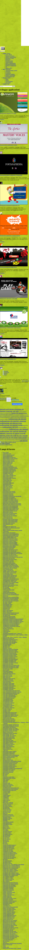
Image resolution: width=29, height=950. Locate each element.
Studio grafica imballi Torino (9, 738)
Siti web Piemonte (6, 835)
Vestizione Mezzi (9, 62)
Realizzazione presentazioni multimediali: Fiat (9, 205)
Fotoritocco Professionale (10, 65)
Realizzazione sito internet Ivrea (9, 526)
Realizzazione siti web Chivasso (9, 550)
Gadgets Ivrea (6, 797)
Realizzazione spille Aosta (8, 561)
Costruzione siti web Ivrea (8, 858)
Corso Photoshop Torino (8, 700)
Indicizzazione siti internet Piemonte (10, 599)
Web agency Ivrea (6, 812)
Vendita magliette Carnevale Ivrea (10, 580)
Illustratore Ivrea (6, 646)
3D (6, 66)
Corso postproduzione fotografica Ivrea (11, 693)
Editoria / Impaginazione (10, 57)
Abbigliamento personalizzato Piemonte (11, 623)
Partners (7, 80)
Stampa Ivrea (5, 595)
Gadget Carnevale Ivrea (8, 672)
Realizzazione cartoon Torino (9, 752)
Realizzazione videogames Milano (10, 542)
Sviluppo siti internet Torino (9, 846)
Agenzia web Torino (7, 809)
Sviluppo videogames (7, 893)
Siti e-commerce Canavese (8, 879)
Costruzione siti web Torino (9, 855)
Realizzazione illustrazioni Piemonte (10, 649)
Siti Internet (7, 71)
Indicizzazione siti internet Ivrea (9, 921)
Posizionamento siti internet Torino (10, 934)
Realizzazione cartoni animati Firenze (11, 535)
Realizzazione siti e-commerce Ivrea (10, 868)
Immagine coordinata (9, 56)
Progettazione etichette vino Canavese (11, 729)
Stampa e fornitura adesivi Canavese (10, 536)
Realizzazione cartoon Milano (9, 547)
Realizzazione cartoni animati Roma (10, 565)
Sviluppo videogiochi (7, 891)
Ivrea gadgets (5, 830)
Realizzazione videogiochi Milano (10, 543)
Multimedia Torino (7, 817)
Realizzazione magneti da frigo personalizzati (12, 768)
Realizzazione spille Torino (8, 777)
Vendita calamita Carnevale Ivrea (10, 575)
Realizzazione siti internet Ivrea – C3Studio (12, 948)
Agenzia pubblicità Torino (8, 914)
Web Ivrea (5, 842)
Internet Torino (6, 826)
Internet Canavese (6, 828)
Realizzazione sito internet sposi (9, 614)
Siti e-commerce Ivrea (7, 880)
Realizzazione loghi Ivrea (8, 495)
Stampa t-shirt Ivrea (7, 758)
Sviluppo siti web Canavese (9, 848)
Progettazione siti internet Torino (10, 660)
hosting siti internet (17, 413)
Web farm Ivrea (6, 807)
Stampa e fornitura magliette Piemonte (11, 594)
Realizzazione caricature (8, 899)
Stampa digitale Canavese (8, 560)
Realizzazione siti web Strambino (10, 515)
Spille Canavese (6, 779)
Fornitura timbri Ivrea (7, 480)
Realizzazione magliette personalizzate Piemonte (13, 619)
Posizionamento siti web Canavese (10, 932)
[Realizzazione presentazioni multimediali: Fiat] (14, 204)
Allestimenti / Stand (9, 58)
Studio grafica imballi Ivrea (8, 746)
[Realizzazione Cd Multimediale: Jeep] (14, 357)
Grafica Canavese (6, 631)
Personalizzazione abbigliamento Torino (11, 527)
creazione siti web (12, 411)
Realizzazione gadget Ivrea (8, 815)
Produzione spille (6, 783)
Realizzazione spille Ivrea (8, 785)
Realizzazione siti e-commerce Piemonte (11, 865)
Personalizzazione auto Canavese (10, 716)
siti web (13, 435)
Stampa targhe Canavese (8, 465)
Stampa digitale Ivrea (7, 605)
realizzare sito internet (13, 417)
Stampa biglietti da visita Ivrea (9, 457)
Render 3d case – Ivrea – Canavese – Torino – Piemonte (15, 637)
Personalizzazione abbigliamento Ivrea (11, 787)
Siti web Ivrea (6, 840)
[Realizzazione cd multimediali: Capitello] (14, 143)
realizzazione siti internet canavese (13, 421)
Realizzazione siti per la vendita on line (11, 665)
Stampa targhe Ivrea (7, 464)
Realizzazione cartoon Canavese (9, 751)
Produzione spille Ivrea (7, 784)
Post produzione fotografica (8, 707)
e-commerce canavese (22, 411)
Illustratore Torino (6, 645)
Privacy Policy (6, 452)
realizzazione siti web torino (4, 429)
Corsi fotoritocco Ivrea (7, 706)
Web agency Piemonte (7, 602)
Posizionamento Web (9, 76)
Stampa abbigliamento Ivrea (9, 757)
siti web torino (13, 437)
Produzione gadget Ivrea (8, 814)
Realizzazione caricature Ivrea (9, 657)
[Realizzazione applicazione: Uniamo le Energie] (14, 234)
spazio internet (22, 437)
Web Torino (5, 843)
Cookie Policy (6, 531)
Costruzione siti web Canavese (9, 857)
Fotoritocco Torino (7, 710)
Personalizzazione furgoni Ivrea (9, 713)
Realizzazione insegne (7, 903)
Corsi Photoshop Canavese (8, 702)
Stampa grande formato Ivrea (9, 514)
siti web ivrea (4, 437)
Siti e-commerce (6, 881)
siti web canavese (22, 435)
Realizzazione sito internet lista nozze (11, 600)
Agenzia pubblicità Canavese (9, 911)
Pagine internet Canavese (8, 821)
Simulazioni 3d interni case (8, 638)
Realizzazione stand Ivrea (8, 687)
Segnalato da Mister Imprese (6, 444)
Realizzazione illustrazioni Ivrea (9, 653)
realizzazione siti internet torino (11, 425)
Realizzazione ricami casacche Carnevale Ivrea (13, 557)
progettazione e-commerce (6, 416)
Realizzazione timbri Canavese (9, 478)
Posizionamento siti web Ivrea (9, 933)
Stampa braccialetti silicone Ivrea (10, 467)
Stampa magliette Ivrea (7, 749)
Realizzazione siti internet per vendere (11, 666)
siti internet (20, 431)
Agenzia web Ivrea (7, 811)
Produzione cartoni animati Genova (10, 519)
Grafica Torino (6, 629)
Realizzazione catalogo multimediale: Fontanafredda (11, 175)
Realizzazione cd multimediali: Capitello (8, 145)
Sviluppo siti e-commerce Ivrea (9, 871)
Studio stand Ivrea (6, 677)
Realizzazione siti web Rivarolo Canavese (12, 552)
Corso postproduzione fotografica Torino (11, 690)
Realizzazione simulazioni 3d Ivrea (10, 639)
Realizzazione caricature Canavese (10, 656)
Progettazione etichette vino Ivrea (10, 730)
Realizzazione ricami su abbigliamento (11, 755)
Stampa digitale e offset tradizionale (10, 907)
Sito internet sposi (6, 615)
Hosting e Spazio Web (10, 75)
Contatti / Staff (6, 947)
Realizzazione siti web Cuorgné (9, 554)
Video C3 (5, 942)
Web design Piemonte (7, 831)
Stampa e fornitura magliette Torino (10, 756)
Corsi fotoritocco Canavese (8, 705)
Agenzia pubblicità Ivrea (8, 919)
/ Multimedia (6, 69)
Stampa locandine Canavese (9, 461)
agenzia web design (7, 409)
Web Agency (5, 829)
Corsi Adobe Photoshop (8, 939)
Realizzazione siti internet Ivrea (9, 886)
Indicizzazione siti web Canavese (10, 920)
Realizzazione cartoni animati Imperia (11, 508)
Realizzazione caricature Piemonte (10, 654)
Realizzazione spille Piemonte (9, 563)
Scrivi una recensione (17, 404)
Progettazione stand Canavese (9, 673)
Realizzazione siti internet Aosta (9, 498)
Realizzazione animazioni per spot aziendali (12, 496)
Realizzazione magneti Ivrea (9, 767)
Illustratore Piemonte (7, 644)
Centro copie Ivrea (7, 905)
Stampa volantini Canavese (8, 459)
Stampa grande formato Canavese (10, 510)
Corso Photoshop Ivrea (7, 699)
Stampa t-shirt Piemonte (8, 610)
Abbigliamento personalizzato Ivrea (10, 762)
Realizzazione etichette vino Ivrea (10, 733)
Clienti (6, 79)
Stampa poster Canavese (8, 512)
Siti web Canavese (7, 838)
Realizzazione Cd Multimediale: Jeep (8, 359)
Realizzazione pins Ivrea (8, 772)
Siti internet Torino (7, 862)
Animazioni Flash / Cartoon (11, 70)
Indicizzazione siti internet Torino (10, 925)
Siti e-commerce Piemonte (8, 876)
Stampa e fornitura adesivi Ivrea (9, 537)
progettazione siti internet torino (5, 417)
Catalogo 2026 (8, 68)
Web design (5, 859)
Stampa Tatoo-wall (7, 529)
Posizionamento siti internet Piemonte (11, 598)
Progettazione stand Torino (8, 684)
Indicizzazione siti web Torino (9, 924)
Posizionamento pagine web (9, 928)
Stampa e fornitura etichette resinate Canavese (12, 530)
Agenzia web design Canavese (9, 909)
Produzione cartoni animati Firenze (10, 520)
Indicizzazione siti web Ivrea (9, 922)
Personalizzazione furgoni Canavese (10, 715)
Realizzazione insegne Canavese (10, 900)
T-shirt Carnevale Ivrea (7, 516)
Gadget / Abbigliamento (10, 63)
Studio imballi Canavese (8, 742)
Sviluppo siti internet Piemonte (9, 617)
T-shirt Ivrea (5, 750)
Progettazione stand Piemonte (9, 616)
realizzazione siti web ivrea (22, 427)
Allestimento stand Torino (8, 681)
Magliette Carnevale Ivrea (8, 628)
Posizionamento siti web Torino (9, 931)
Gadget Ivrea (5, 801)
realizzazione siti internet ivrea (11, 423)
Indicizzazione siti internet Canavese (10, 927)
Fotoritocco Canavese (7, 708)
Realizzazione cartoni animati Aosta (10, 502)
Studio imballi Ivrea (7, 747)
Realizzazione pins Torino (8, 770)
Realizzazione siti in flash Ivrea (9, 790)
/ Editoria (6, 53)
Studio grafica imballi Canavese (9, 741)
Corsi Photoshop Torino (8, 574)
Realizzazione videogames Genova (10, 540)
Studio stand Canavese (7, 676)
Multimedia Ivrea (6, 819)
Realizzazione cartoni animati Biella (10, 507)
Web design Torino (7, 832)
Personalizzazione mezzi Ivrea (9, 719)
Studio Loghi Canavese (8, 487)
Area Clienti (8, 82)
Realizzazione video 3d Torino (9, 640)
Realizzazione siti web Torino (9, 885)
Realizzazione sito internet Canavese (10, 883)
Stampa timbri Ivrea (7, 481)
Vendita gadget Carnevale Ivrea (9, 572)
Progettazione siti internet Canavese (10, 662)
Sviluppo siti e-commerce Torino (10, 869)
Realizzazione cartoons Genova (9, 541)
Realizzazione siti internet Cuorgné (10, 555)
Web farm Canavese (7, 804)
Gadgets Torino (6, 796)
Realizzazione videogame (8, 888)
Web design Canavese (7, 834)
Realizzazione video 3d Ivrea (9, 643)
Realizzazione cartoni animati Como (10, 506)
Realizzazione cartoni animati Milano (10, 544)
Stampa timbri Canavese (8, 476)
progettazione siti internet (15, 416)
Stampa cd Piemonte (7, 606)
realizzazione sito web (8, 431)
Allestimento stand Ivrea (8, 679)
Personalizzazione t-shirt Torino (9, 581)
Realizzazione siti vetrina (8, 664)
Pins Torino (5, 774)
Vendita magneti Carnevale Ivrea (10, 576)
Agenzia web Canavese (8, 803)
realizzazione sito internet (18, 429)
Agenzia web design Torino (9, 908)
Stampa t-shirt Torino (7, 611)
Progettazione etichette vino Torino (10, 728)
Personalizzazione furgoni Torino (10, 712)
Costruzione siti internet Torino (9, 852)
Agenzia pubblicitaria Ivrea (8, 917)
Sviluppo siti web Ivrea (8, 849)
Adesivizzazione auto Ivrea (8, 718)
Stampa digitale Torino (7, 604)
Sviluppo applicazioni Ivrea (8, 894)
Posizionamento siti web (8, 930)
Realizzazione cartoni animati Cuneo (10, 509)
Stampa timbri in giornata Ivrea (9, 475)
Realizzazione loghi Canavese (9, 492)
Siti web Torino (6, 837)
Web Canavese (6, 841)
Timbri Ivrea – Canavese (8, 474)
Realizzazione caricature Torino (9, 655)
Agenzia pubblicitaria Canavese (9, 915)
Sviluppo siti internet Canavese (9, 845)
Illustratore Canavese (7, 648)
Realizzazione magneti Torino (9, 764)
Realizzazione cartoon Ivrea (9, 753)
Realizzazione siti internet (8, 887)
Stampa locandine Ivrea (8, 462)
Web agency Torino (7, 603)
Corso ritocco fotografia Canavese (10, 694)
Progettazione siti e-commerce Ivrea (10, 875)
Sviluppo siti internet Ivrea (8, 847)
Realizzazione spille (7, 786)
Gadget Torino (6, 798)
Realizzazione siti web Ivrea (9, 558)
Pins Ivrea (5, 775)
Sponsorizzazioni (9, 81)
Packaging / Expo (9, 60)
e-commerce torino (8, 413)
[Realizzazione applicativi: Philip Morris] (14, 266)
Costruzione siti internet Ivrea (9, 854)
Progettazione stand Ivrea (8, 689)
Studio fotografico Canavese (9, 523)
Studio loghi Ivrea (6, 489)
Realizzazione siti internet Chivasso (10, 549)
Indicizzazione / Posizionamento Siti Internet (12, 943)
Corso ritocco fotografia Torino (9, 696)
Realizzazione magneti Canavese (10, 763)
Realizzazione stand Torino (8, 683)
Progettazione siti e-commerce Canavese (11, 874)
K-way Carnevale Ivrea (8, 518)
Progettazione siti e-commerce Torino (11, 873)
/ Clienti (6, 77)
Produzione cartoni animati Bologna (10, 501)
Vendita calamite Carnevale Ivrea (10, 571)
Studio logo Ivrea (6, 490)
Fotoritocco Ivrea (6, 711)
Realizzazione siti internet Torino (10, 559)
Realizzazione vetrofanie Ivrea (9, 469)
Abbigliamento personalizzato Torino (10, 625)
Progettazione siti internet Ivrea (9, 661)
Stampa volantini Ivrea (7, 463)
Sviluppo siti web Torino (8, 851)
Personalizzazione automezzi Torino (10, 585)
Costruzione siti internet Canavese (10, 853)
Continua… (2, 119)
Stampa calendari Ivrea (7, 456)
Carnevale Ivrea (6, 591)
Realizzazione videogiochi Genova (10, 538)
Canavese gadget (6, 792)
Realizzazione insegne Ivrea (9, 902)
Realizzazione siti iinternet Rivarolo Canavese (12, 553)
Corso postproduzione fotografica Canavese (12, 691)
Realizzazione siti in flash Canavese (10, 789)
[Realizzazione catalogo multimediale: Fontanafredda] (14, 174)
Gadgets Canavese (7, 795)
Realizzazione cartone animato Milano (11, 533)
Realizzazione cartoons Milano (9, 546)
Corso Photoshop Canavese (8, 698)
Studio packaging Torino (8, 740)
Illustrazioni (7, 59)
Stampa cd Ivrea (6, 609)
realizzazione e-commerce (4, 419)
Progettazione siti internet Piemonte (10, 659)
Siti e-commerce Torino (8, 877)
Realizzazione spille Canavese (9, 778)
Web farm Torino (6, 808)
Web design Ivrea (6, 836)
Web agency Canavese (7, 806)
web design (24, 441)
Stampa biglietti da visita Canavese (10, 458)
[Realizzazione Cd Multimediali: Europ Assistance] (14, 326)
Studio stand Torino (7, 682)
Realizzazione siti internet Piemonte (10, 882)
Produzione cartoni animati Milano (10, 521)
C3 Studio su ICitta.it (5, 443)
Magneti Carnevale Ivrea (8, 732)
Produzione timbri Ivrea (8, 473)
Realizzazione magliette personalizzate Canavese (13, 621)
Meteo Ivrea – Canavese (8, 802)
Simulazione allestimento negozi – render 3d (12, 633)
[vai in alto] (0, 377)
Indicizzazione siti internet (8, 926)
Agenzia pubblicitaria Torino (9, 916)
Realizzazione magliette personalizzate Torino (12, 620)
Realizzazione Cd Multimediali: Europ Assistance (10, 327)
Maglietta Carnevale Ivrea (8, 586)
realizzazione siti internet (17, 419)
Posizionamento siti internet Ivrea (10, 937)
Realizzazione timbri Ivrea (8, 482)
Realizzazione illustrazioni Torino (10, 650)
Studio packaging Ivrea (8, 745)
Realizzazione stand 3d (7, 671)
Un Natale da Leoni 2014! (8, 548)
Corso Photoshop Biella (8, 569)
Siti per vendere (6, 670)
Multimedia (5, 820)
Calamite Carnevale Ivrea (8, 570)
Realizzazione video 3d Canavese (10, 642)
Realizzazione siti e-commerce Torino (11, 597)
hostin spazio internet (7, 414)
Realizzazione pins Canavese (9, 769)
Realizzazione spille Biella (8, 583)
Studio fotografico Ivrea (8, 524)
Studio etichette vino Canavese (9, 735)
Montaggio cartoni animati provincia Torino (12, 504)
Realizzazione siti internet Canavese (10, 499)
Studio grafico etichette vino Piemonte (11, 566)
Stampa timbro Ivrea (7, 479)
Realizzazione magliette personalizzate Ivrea (12, 622)
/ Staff (6, 83)
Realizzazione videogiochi (8, 890)
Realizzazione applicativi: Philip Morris (8, 267)
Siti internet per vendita (8, 668)
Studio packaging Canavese (9, 744)
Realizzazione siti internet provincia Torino (12, 503)
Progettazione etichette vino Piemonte (11, 725)
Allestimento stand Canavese (9, 678)
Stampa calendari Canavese (8, 454)
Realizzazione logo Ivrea (8, 493)
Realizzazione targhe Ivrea (8, 472)
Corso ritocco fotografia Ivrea (9, 695)
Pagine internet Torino (7, 824)
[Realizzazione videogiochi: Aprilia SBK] (14, 297)
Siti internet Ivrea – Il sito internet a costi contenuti (13, 864)
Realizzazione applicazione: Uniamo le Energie (10, 235)
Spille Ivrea (5, 781)
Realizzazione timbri (7, 484)
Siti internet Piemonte (7, 860)
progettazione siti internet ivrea (24, 416)
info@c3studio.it (25, 380)
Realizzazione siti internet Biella (9, 593)
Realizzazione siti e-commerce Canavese (11, 866)
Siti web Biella (6, 587)
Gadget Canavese (6, 800)
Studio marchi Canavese (8, 485)
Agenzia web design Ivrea (8, 910)
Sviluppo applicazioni (7, 897)
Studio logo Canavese (7, 486)
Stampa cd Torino (6, 608)
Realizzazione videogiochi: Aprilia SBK (8, 298)
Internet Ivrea (5, 825)
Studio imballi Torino (7, 739)
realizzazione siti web (10, 427)
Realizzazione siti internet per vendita (11, 667)
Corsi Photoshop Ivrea (7, 704)
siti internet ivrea (18, 433)
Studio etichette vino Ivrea (8, 734)
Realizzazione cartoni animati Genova (11, 578)
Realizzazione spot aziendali (9, 497)
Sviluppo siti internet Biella (8, 589)
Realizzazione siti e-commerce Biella (10, 582)
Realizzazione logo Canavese (9, 491)
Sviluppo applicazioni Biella (9, 592)
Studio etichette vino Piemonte (9, 727)
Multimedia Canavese (7, 818)
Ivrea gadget (5, 794)
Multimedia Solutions (10, 74)
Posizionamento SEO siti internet (10, 568)
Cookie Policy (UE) (7, 453)
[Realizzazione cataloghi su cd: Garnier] (14, 112)
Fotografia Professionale (10, 64)
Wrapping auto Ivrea (7, 717)
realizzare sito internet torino (21, 417)
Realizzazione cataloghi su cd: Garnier (8, 113)
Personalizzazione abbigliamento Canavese (12, 761)
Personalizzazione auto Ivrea (9, 721)
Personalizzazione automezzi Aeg (10, 564)
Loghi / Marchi (8, 54)
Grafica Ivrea (5, 632)
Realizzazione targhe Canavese (9, 470)
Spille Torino (5, 780)
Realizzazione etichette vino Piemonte (11, 724)
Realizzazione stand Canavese (9, 685)
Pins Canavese (6, 773)
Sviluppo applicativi (7, 896)
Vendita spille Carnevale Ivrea (9, 577)
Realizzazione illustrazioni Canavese (10, 651)
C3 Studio (2, 393)
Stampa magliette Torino (8, 759)
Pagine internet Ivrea (7, 823)
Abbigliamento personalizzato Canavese (11, 626)
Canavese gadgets (6, 791)
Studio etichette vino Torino (9, 736)
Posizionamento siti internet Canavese (11, 936)
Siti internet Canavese (7, 863)
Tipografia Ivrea (6, 904)
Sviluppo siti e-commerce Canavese (10, 870)
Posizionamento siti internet (8, 938)
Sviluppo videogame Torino (9, 913)
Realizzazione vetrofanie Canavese (10, 468)
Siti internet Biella (6, 588)
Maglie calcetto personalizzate (9, 532)
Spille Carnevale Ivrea (7, 674)
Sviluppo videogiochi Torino (9, 892)
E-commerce (8, 73)
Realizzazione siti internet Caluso (10, 513)
